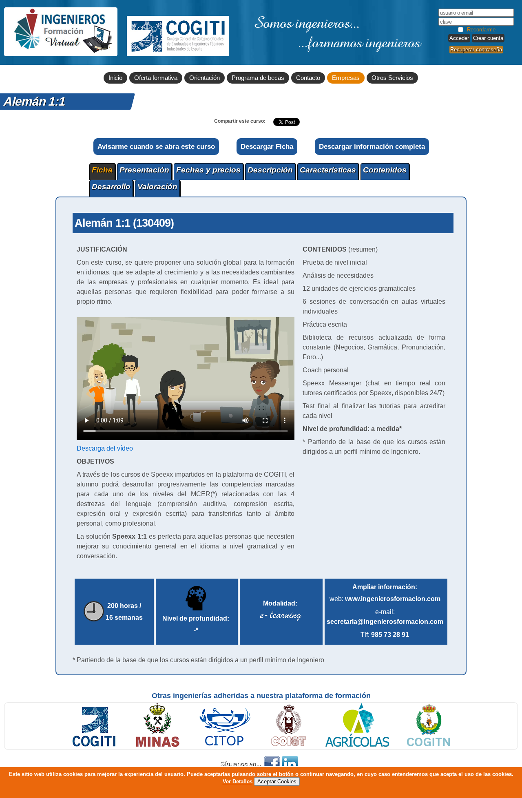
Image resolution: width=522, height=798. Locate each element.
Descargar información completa (372, 146)
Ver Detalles (237, 781)
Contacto (308, 78)
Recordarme (481, 30)
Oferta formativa (155, 78)
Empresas (346, 78)
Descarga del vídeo (105, 448)
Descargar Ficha (267, 146)
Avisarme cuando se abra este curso (156, 146)
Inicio (115, 78)
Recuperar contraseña (476, 49)
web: (385, 598)
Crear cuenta (488, 38)
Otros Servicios (392, 78)
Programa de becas (258, 78)
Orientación (204, 78)
